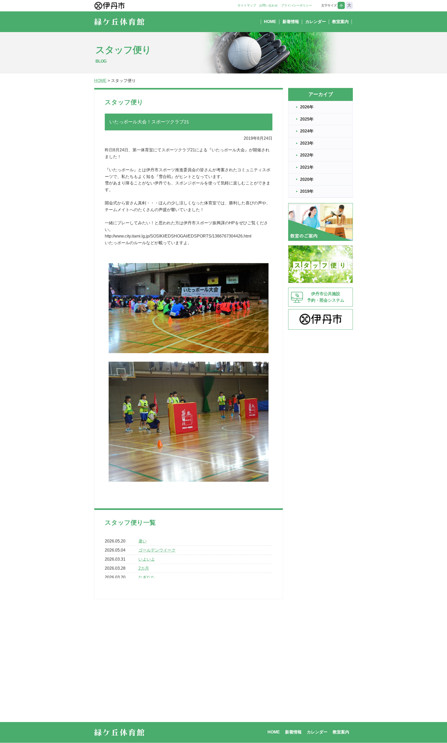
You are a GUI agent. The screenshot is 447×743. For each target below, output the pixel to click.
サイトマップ (246, 5)
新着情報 (290, 21)
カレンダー (315, 21)
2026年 (307, 107)
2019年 (307, 191)
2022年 (307, 155)
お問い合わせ (268, 5)
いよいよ (146, 559)
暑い (142, 541)
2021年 (307, 167)
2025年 (307, 119)
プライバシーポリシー (296, 5)
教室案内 (340, 21)
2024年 (307, 131)
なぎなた (146, 577)
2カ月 (143, 568)
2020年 (307, 179)
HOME (270, 21)
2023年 (307, 143)
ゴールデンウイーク (157, 550)
